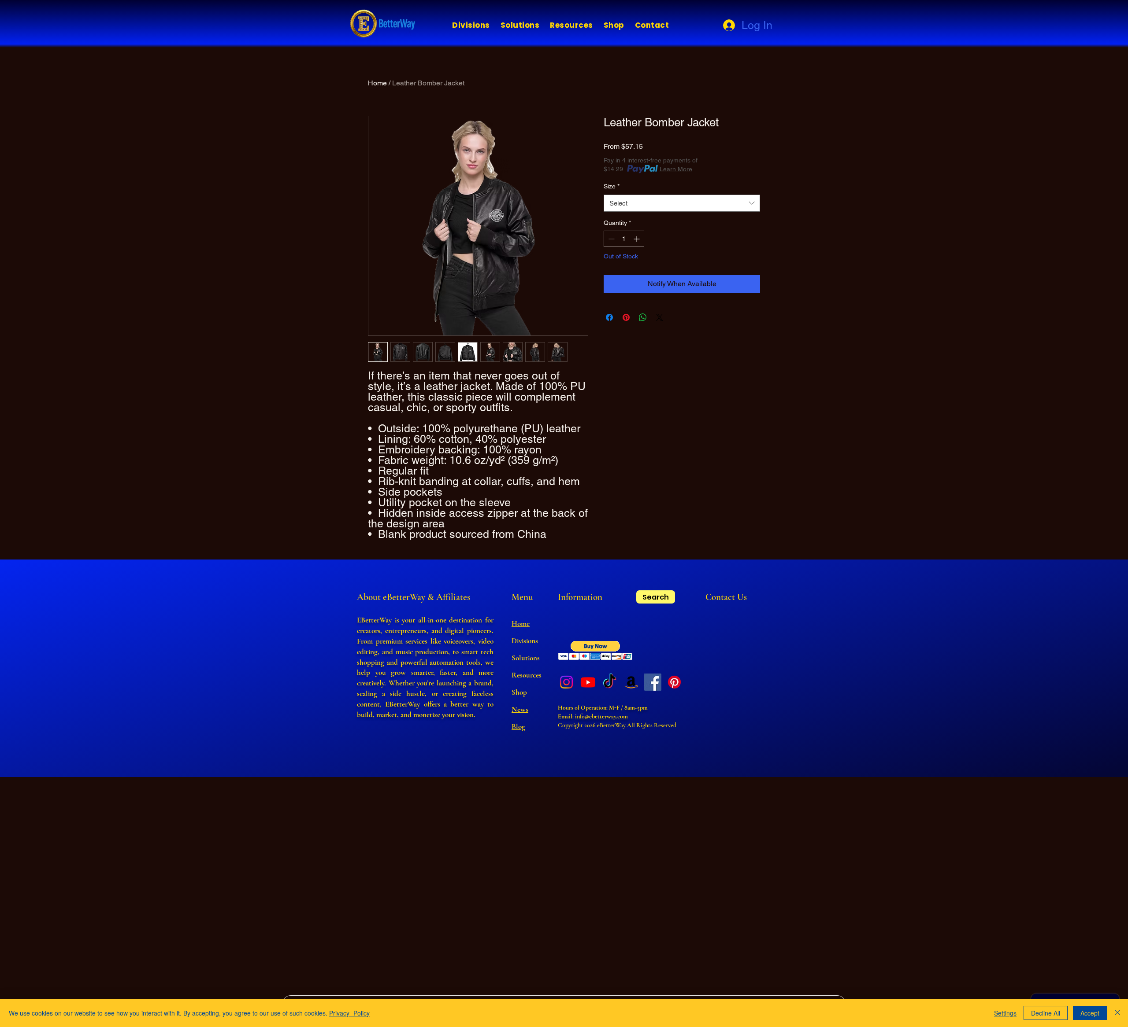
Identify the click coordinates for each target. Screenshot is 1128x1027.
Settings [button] (1005, 1013)
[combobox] (682, 203)
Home (377, 83)
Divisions (525, 640)
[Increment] (637, 239)
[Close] (1117, 1013)
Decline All (1045, 1013)
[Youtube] (588, 682)
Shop (519, 692)
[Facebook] (652, 682)
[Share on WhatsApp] (643, 317)
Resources (527, 675)
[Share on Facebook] (609, 317)
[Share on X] (659, 317)
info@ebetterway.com (601, 716)
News (520, 709)
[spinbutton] (624, 239)
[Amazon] (631, 682)
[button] (471, 25)
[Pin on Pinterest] (626, 317)
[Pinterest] (674, 682)
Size (612, 186)
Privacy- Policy (349, 1013)
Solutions (526, 658)
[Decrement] (610, 239)
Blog (518, 726)
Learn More (676, 169)
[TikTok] (609, 682)
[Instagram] (566, 682)
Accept (1089, 1013)
